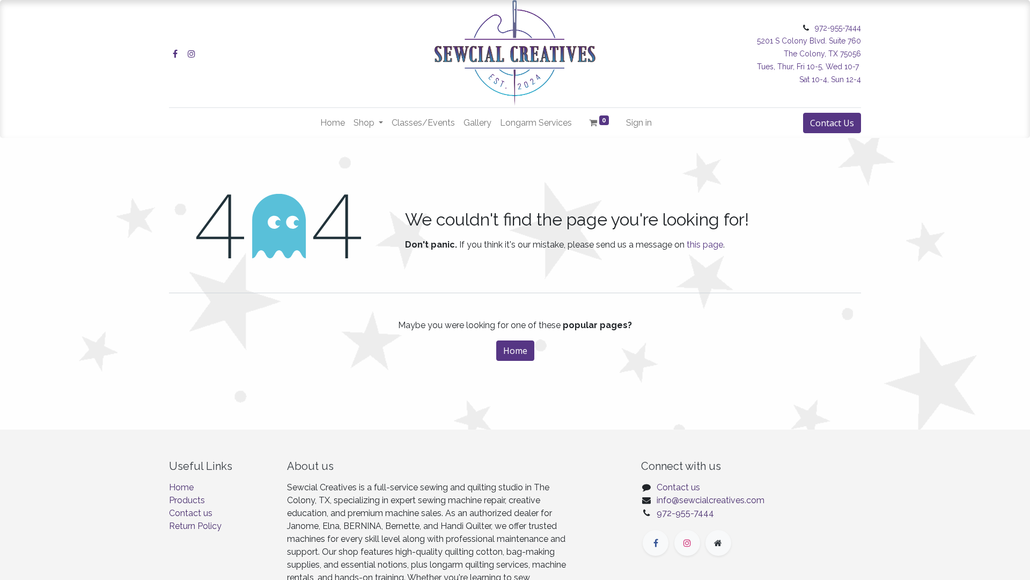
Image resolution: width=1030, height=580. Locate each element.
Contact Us (832, 123)
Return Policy (195, 526)
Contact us (190, 513)
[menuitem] (332, 123)
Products (187, 500)
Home (515, 351)
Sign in (639, 123)
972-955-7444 (685, 513)
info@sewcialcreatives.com (710, 500)
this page (705, 245)
